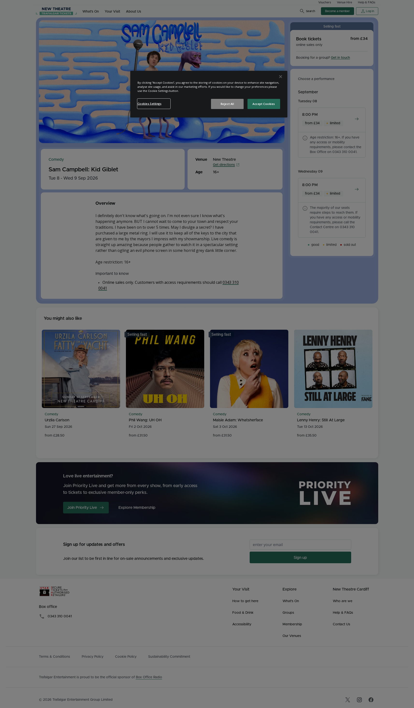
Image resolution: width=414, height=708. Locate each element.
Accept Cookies (264, 104)
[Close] (280, 76)
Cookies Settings (149, 103)
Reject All (227, 104)
